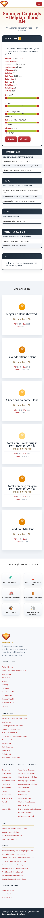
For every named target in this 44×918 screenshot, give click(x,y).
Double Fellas (6, 750)
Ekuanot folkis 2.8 (8, 699)
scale (25, 139)
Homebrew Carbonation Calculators (14, 828)
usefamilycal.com (8, 894)
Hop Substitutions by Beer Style (13, 865)
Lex (3, 805)
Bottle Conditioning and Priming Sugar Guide (17, 851)
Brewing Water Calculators (11, 832)
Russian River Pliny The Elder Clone (14, 718)
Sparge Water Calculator (27, 773)
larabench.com (7, 897)
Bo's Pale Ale (6, 722)
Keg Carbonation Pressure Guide (13, 854)
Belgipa (4, 681)
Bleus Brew (6, 678)
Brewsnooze (6, 788)
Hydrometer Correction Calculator (30, 809)
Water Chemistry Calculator (28, 777)
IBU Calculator (23, 795)
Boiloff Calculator (24, 791)
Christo (4, 791)
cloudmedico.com (8, 890)
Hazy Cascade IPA (8, 692)
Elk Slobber (6, 688)
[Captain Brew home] (4, 4)
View (21, 58)
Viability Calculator (24, 798)
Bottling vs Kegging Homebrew (12, 875)
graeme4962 (6, 809)
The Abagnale (7, 695)
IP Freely (5, 706)
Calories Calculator (25, 812)
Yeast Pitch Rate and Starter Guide (14, 861)
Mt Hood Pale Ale (8, 702)
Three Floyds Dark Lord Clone (12, 726)
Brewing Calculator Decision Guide (14, 879)
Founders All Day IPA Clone (11, 729)
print (12, 139)
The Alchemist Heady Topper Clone (14, 736)
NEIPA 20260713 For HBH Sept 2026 (14, 670)
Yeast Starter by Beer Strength (12, 872)
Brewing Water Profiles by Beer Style (15, 868)
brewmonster (6, 777)
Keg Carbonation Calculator (28, 784)
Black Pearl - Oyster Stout (11, 758)
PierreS (4, 802)
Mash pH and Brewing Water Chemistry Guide (18, 858)
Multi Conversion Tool (26, 816)
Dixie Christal (6, 674)
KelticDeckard (6, 795)
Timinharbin (6, 784)
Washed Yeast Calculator (27, 802)
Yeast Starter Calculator (26, 770)
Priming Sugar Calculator (27, 780)
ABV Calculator (23, 788)
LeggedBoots (6, 773)
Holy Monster (6, 743)
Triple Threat (6, 754)
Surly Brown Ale (7, 747)
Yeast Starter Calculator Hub (12, 836)
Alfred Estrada (7, 798)
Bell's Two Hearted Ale (10, 733)
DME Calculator (23, 805)
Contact (5, 914)
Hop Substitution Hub (9, 839)
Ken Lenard (6, 770)
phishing (5, 685)
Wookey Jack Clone (8, 740)
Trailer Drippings (7, 667)
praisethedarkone (8, 780)
